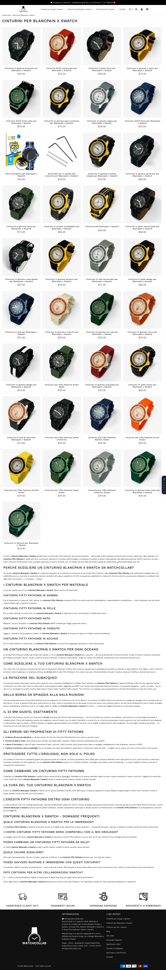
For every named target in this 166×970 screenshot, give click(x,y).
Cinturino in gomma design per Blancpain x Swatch (21, 386)
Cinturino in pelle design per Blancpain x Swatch (142, 280)
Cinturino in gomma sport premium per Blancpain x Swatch (61, 122)
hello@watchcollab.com (71, 948)
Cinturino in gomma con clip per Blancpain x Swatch (102, 333)
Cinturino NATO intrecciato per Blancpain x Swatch (61, 69)
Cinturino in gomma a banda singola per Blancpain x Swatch (102, 175)
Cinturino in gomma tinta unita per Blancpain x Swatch (142, 491)
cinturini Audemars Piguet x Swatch (29, 877)
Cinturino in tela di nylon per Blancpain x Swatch (21, 438)
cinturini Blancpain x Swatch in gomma (20, 603)
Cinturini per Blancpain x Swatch (79, 9)
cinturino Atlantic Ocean (123, 655)
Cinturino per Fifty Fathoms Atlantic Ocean (102, 438)
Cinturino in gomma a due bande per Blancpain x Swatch (21, 280)
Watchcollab (28, 966)
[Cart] (147, 9)
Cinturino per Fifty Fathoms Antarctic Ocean (102, 491)
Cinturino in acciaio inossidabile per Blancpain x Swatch (61, 227)
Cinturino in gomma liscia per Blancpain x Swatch (21, 227)
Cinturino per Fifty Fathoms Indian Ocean (62, 491)
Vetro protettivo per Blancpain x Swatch (21, 175)
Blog (108, 931)
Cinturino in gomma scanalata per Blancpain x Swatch (102, 386)
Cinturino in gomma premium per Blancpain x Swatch (21, 69)
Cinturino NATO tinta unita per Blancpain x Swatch (21, 122)
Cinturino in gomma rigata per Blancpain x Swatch (102, 122)
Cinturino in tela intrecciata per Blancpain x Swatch (102, 280)
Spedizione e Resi (113, 944)
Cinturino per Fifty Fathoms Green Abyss (62, 386)
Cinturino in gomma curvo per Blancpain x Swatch (142, 333)
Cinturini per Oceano (124, 556)
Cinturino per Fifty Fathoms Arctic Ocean (142, 438)
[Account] (141, 9)
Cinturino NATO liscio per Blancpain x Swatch (142, 122)
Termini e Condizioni (114, 948)
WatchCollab (6, 15)
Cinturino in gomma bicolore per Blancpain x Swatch (62, 280)
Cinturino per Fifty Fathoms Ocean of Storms (62, 438)
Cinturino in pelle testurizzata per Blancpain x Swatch (142, 227)
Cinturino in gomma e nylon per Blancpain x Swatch (142, 69)
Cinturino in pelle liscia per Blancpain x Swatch (102, 69)
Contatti (122, 9)
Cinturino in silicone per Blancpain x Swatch (21, 544)
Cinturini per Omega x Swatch (52, 9)
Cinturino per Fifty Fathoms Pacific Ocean (21, 491)
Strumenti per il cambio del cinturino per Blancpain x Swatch (61, 175)
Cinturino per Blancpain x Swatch (102, 226)
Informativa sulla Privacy (116, 953)
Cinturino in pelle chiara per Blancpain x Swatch (142, 386)
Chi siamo (110, 936)
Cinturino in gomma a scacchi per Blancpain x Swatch (61, 333)
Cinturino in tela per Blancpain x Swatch (21, 333)
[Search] (136, 9)
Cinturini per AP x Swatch (105, 9)
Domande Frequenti (114, 940)
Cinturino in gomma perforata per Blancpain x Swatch (142, 175)
